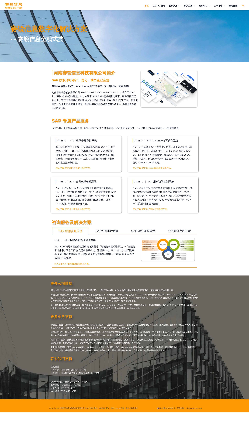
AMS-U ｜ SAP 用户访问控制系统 (154, 181)
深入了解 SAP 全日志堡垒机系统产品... (73, 209)
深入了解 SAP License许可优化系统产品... (152, 168)
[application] (178, 6)
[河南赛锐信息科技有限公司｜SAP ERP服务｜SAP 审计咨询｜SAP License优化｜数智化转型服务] (14, 5)
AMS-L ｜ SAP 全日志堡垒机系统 (77, 181)
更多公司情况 (61, 283)
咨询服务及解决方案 (72, 222)
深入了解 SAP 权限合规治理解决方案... (72, 264)
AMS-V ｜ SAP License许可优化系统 (156, 140)
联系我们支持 (61, 358)
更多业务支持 (61, 316)
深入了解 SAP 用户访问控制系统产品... (150, 209)
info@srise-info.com (194, 408)
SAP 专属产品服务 (70, 121)
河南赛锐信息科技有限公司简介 (84, 72)
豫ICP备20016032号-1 (167, 408)
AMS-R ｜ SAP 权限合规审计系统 (77, 140)
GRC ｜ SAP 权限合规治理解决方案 (75, 240)
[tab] (70, 231)
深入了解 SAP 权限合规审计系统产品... (73, 168)
